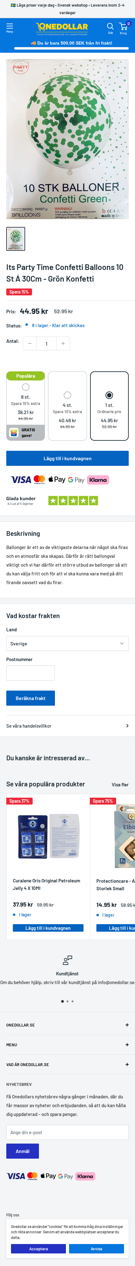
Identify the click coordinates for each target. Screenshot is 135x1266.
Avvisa (96, 1248)
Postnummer (19, 659)
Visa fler (120, 784)
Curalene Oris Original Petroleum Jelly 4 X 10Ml (46, 884)
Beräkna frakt (31, 698)
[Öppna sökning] (110, 26)
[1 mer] (63, 343)
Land (11, 629)
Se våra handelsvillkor (28, 726)
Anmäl (23, 1151)
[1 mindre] (29, 343)
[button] (25, 402)
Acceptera (38, 1248)
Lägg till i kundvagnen (68, 458)
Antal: (12, 341)
